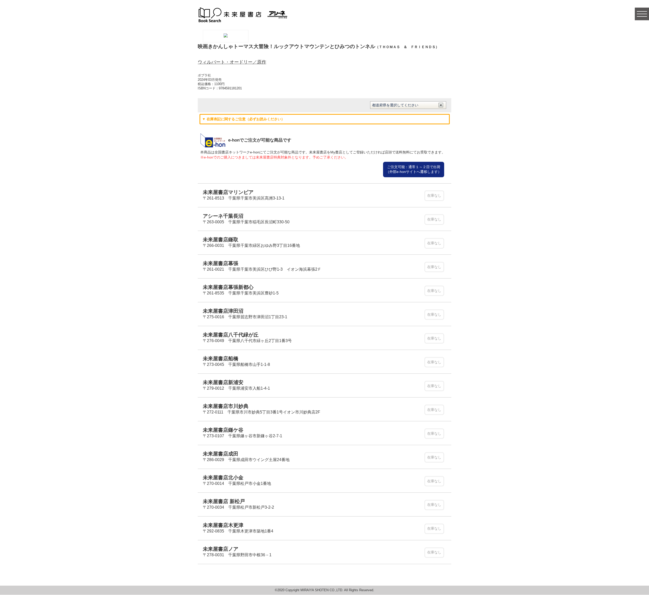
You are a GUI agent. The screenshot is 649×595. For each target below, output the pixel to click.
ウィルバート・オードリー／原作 (232, 62)
